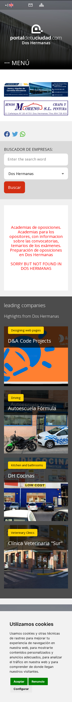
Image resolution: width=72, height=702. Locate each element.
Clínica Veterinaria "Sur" (35, 543)
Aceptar (19, 681)
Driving (16, 398)
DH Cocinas (21, 475)
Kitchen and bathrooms (27, 465)
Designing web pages (26, 330)
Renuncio (38, 681)
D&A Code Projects (29, 340)
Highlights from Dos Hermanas (31, 316)
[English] (8, 5)
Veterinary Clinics (22, 533)
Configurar (21, 688)
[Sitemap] (41, 4)
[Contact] (30, 4)
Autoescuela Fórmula (32, 408)
